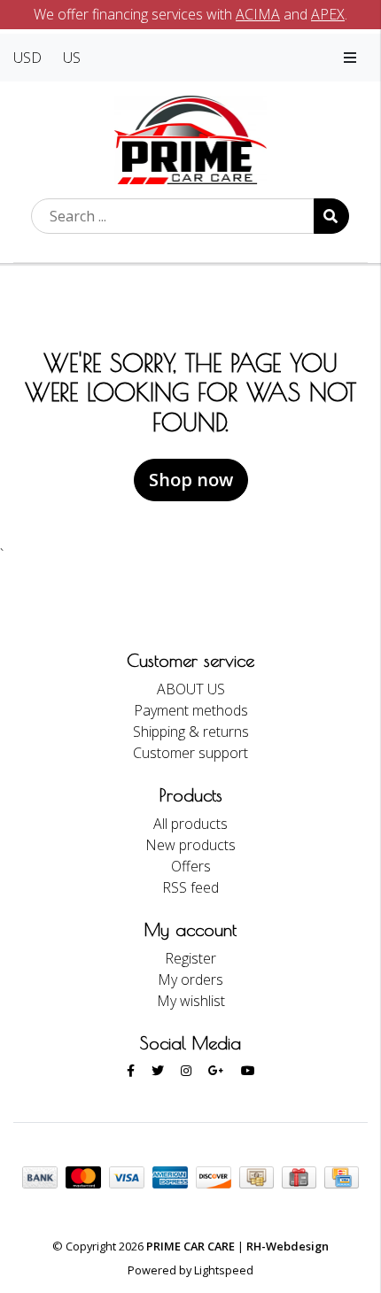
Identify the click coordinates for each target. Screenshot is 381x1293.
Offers (191, 866)
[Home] (191, 138)
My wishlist (191, 1000)
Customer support (190, 753)
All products (190, 823)
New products (190, 845)
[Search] (331, 216)
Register (190, 958)
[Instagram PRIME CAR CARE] (186, 1070)
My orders (190, 979)
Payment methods (191, 710)
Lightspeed (223, 1270)
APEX (328, 14)
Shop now (191, 480)
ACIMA (258, 14)
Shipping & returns (191, 731)
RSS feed (190, 887)
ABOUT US (191, 689)
